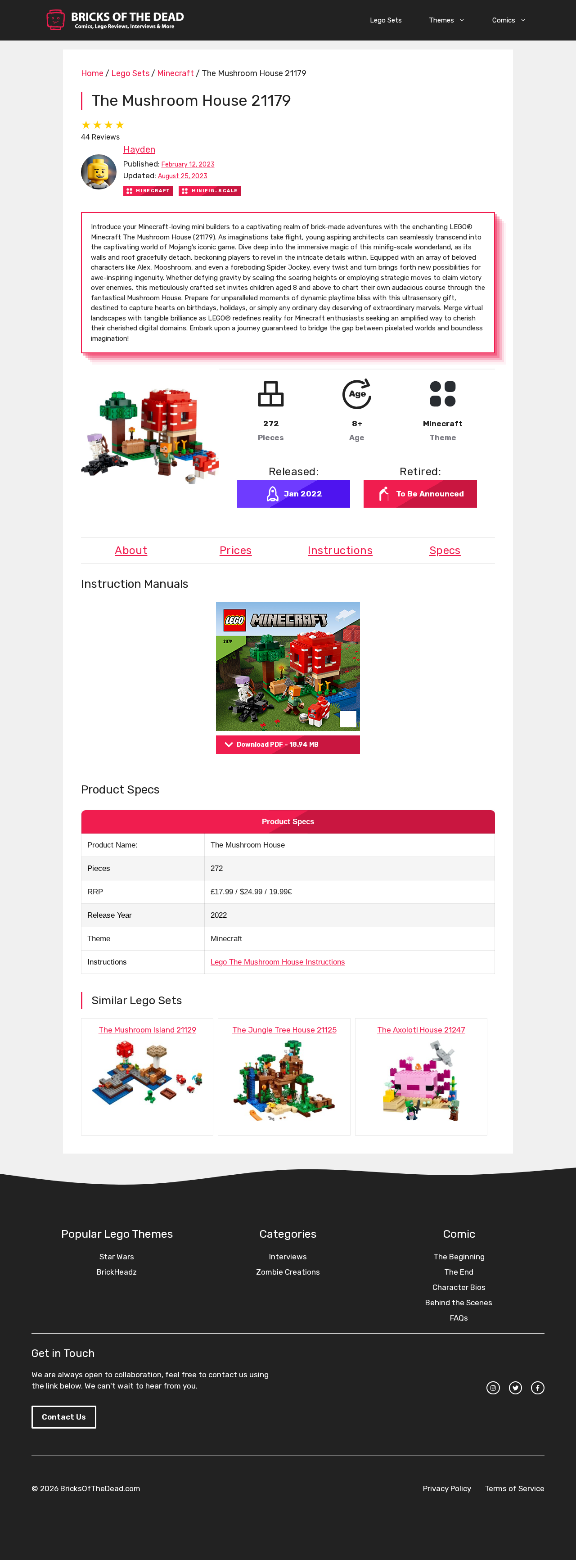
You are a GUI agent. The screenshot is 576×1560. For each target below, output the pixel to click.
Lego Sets (386, 20)
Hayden (139, 149)
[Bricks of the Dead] (115, 20)
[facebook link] (537, 1388)
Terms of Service (514, 1488)
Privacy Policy (447, 1488)
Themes (441, 20)
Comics (503, 20)
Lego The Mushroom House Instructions (278, 962)
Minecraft (175, 73)
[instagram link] (493, 1388)
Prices (236, 550)
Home (92, 73)
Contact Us (64, 1416)
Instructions (340, 550)
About (131, 550)
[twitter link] (515, 1388)
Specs (445, 550)
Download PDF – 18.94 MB (278, 744)
